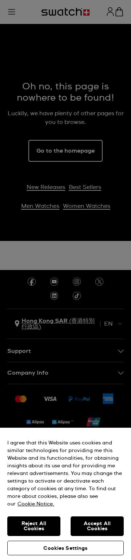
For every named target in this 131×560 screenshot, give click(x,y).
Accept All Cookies (97, 526)
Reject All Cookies (33, 526)
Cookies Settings (65, 548)
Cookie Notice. (35, 504)
